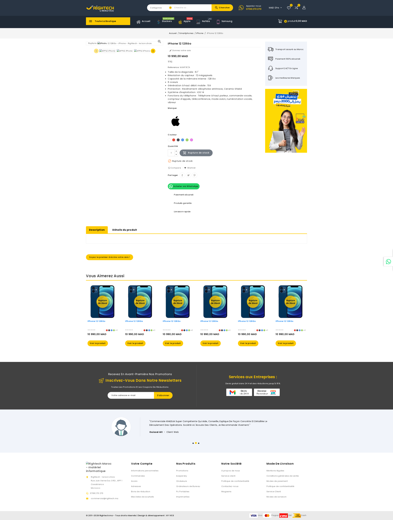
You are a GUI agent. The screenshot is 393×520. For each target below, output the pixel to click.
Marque (172, 108)
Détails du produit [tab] (124, 230)
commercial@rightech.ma (104, 498)
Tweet (188, 175)
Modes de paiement (277, 481)
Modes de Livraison (276, 496)
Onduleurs (181, 481)
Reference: (173, 67)
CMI (290, 515)
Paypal (275, 515)
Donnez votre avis (180, 50)
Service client (228, 475)
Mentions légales (275, 470)
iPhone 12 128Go (96, 321)
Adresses (136, 486)
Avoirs (134, 481)
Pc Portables (182, 491)
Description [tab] (97, 230)
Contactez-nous (229, 486)
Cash (303, 515)
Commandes (138, 475)
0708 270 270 (253, 9)
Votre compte (141, 464)
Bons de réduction (140, 491)
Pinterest (194, 175)
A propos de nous (230, 470)
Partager (182, 175)
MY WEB (170, 515)
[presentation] (96, 51)
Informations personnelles (145, 470)
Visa (260, 515)
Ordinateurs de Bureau (188, 486)
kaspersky (181, 475)
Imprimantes (182, 496)
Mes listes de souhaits (142, 496)
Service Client (274, 491)
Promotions (182, 470)
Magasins (226, 491)
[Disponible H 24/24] (388, 261)
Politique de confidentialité (235, 481)
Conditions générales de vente (283, 475)
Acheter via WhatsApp (185, 186)
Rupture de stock (196, 153)
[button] (193, 443)
